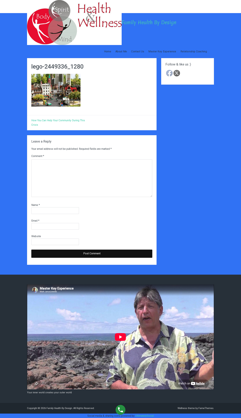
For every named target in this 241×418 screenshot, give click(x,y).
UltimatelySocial (144, 415)
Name (35, 205)
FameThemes (206, 408)
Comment (37, 156)
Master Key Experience (162, 51)
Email (35, 220)
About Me (121, 51)
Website (36, 236)
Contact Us (137, 51)
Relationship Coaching (194, 51)
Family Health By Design (149, 22)
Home (107, 51)
